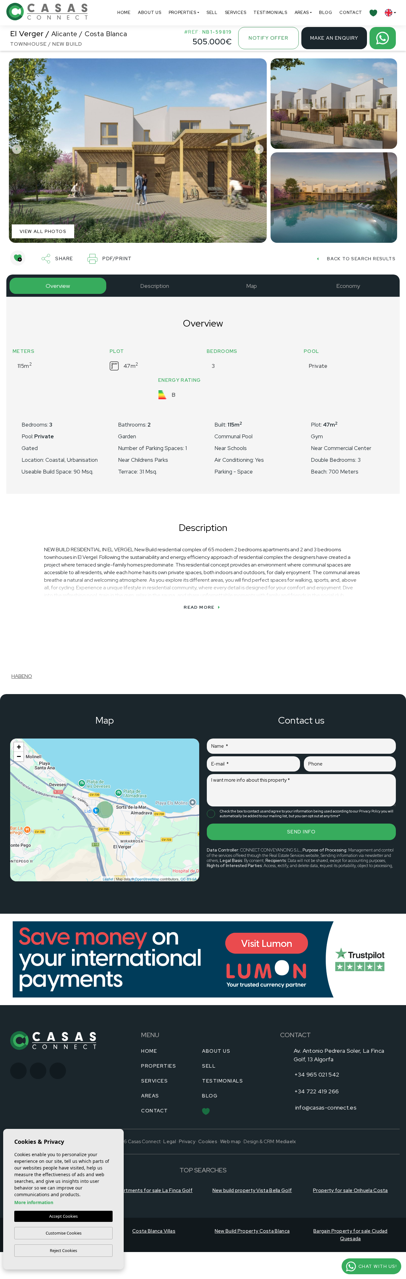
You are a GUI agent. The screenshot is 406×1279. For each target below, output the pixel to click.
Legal (169, 1168)
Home (124, 12)
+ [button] (19, 747)
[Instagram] (38, 1071)
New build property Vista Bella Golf (252, 1217)
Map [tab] (251, 285)
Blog (325, 12)
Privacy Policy (370, 811)
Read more (199, 607)
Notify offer (268, 38)
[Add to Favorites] (17, 258)
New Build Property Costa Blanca (252, 1258)
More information (33, 1202)
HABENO (21, 676)
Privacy (187, 1168)
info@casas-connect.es (326, 1107)
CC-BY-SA (188, 878)
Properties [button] (182, 12)
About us (149, 12)
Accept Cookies (63, 1216)
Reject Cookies (63, 1250)
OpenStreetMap (147, 878)
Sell (212, 12)
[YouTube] (57, 1071)
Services (235, 12)
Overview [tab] (58, 285)
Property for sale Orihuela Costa (350, 1217)
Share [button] (64, 258)
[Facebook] (18, 1071)
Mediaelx (286, 1168)
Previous (15, 149)
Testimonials (270, 12)
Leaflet (108, 878)
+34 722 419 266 (316, 1091)
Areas (302, 12)
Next (260, 149)
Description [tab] (154, 285)
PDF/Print (117, 258)
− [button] (19, 756)
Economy (348, 285)
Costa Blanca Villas (153, 1258)
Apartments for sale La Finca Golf (154, 1217)
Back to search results (361, 259)
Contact (350, 12)
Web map (230, 1168)
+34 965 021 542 (316, 1074)
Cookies (207, 1168)
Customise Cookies (64, 1233)
